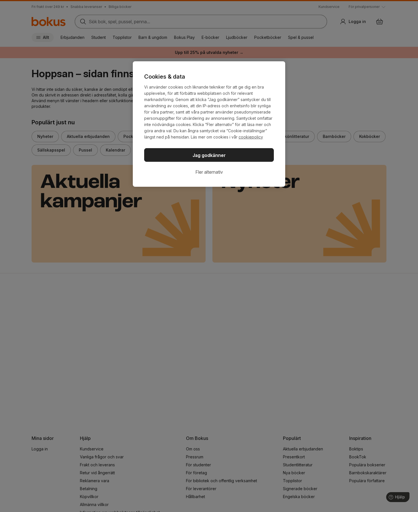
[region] (209, 124)
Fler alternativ (209, 172)
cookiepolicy (251, 137)
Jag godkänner (209, 155)
